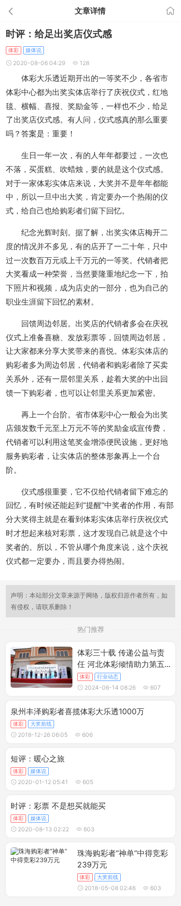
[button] (27, 11)
